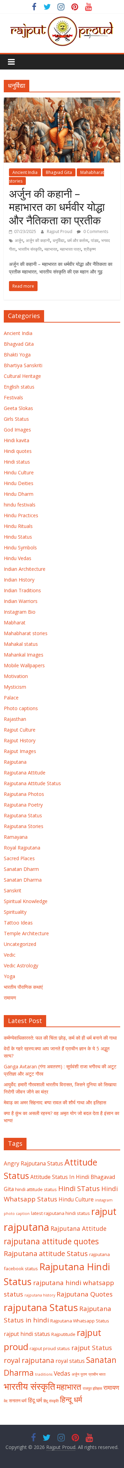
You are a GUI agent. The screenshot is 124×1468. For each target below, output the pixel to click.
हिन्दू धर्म (71, 1399)
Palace (11, 697)
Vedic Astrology (21, 965)
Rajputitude (63, 1334)
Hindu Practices (21, 515)
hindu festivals (19, 504)
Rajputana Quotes (84, 1294)
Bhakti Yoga (17, 354)
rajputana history (39, 1295)
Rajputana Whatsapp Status (79, 1321)
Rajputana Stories (23, 826)
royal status (70, 1361)
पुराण (84, 1374)
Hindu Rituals (18, 526)
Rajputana (15, 762)
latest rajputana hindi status (60, 1213)
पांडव (95, 240)
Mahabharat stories (26, 633)
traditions (43, 1374)
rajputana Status (41, 1307)
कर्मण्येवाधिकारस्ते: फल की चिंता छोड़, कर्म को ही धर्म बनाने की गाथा (60, 1037)
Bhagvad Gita (59, 172)
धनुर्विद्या (58, 240)
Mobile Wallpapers (24, 665)
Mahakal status (21, 644)
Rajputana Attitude (24, 772)
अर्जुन (19, 240)
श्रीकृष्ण (90, 249)
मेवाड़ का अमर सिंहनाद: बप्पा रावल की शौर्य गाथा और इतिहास (55, 1102)
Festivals (13, 397)
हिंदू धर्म (35, 1400)
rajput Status (91, 1347)
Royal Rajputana (22, 847)
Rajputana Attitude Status (32, 783)
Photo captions (21, 708)
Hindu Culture (19, 472)
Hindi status (17, 461)
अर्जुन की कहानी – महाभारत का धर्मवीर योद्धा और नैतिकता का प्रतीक (57, 206)
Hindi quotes (18, 451)
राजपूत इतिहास (92, 1388)
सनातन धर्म (18, 1400)
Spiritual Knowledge (26, 901)
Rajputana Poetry (23, 804)
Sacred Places (19, 858)
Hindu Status (18, 536)
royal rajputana (29, 1360)
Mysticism (15, 687)
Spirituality (15, 912)
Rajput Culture (19, 729)
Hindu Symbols (20, 547)
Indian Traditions (22, 590)
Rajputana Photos (24, 794)
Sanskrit (12, 890)
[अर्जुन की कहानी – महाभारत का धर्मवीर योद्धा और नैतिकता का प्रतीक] (62, 101)
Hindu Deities (18, 483)
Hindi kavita (16, 440)
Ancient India (25, 172)
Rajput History (19, 740)
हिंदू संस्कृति (51, 1401)
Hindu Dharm (18, 494)
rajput (103, 1211)
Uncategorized (20, 944)
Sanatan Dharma (23, 879)
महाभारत (50, 249)
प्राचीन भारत (97, 1374)
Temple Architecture (26, 933)
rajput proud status (50, 1348)
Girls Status (16, 419)
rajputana (26, 1227)
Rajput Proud (60, 231)
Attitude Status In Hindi (59, 1177)
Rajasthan (15, 719)
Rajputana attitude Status (46, 1253)
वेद (6, 1401)
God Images (17, 429)
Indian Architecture (24, 569)
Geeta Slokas (18, 408)
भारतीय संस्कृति (30, 249)
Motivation (16, 676)
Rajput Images (20, 751)
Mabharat (14, 622)
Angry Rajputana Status (33, 1163)
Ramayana (16, 837)
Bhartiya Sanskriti (23, 365)
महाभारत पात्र (70, 249)
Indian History (19, 579)
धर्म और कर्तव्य (77, 240)
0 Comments (95, 231)
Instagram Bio (19, 611)
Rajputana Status (23, 815)
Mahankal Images (23, 654)
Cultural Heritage (22, 376)
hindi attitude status (36, 1189)
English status (19, 386)
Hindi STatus (79, 1188)
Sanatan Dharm (21, 869)
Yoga (9, 976)
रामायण (10, 997)
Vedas (62, 1373)
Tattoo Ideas (18, 922)
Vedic (10, 954)
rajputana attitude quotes (51, 1241)
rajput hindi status (27, 1334)
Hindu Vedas (17, 558)
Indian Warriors (21, 601)
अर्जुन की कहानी (38, 240)
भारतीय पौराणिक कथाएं (23, 987)
